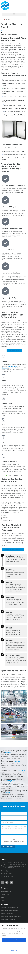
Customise (14, 945)
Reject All (14, 950)
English (7, 19)
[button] (14, 14)
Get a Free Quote (7, 846)
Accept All (14, 940)
